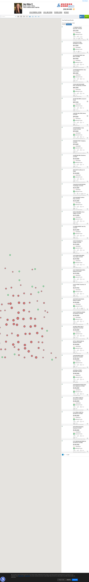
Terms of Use (27, 575)
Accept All (75, 579)
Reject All (68, 579)
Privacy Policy (20, 575)
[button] (2, 579)
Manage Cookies (61, 579)
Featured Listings (58, 12)
